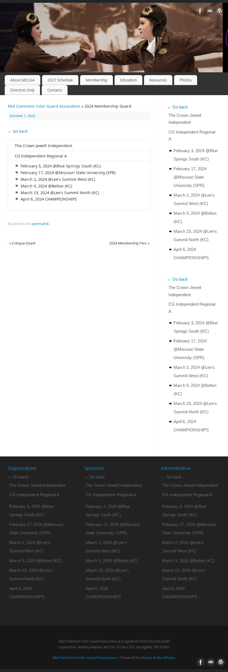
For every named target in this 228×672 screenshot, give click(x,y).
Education (128, 80)
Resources (158, 80)
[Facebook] (200, 12)
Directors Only (22, 90)
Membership (96, 80)
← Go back (18, 131)
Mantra (147, 657)
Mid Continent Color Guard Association (44, 106)
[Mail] (210, 12)
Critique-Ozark (22, 243)
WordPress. (166, 657)
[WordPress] (219, 12)
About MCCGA (22, 80)
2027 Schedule (60, 80)
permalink (40, 223)
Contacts (54, 90)
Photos (186, 80)
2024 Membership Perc (129, 243)
